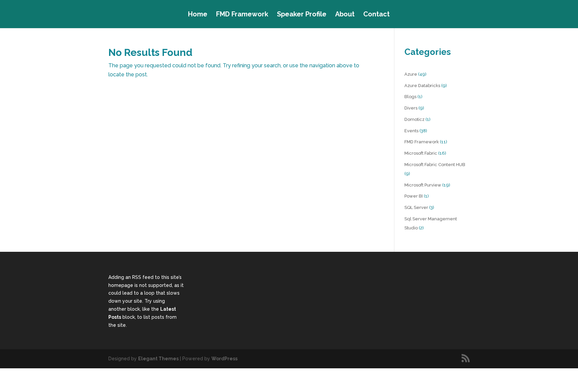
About (345, 15)
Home (197, 15)
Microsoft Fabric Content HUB (434, 164)
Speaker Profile (301, 15)
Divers (410, 107)
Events (411, 130)
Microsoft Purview (422, 185)
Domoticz (414, 119)
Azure (410, 74)
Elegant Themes (158, 358)
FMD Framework (242, 15)
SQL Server (416, 207)
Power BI (413, 196)
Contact (376, 15)
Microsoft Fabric (420, 153)
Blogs (410, 96)
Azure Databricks (422, 85)
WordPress (224, 358)
